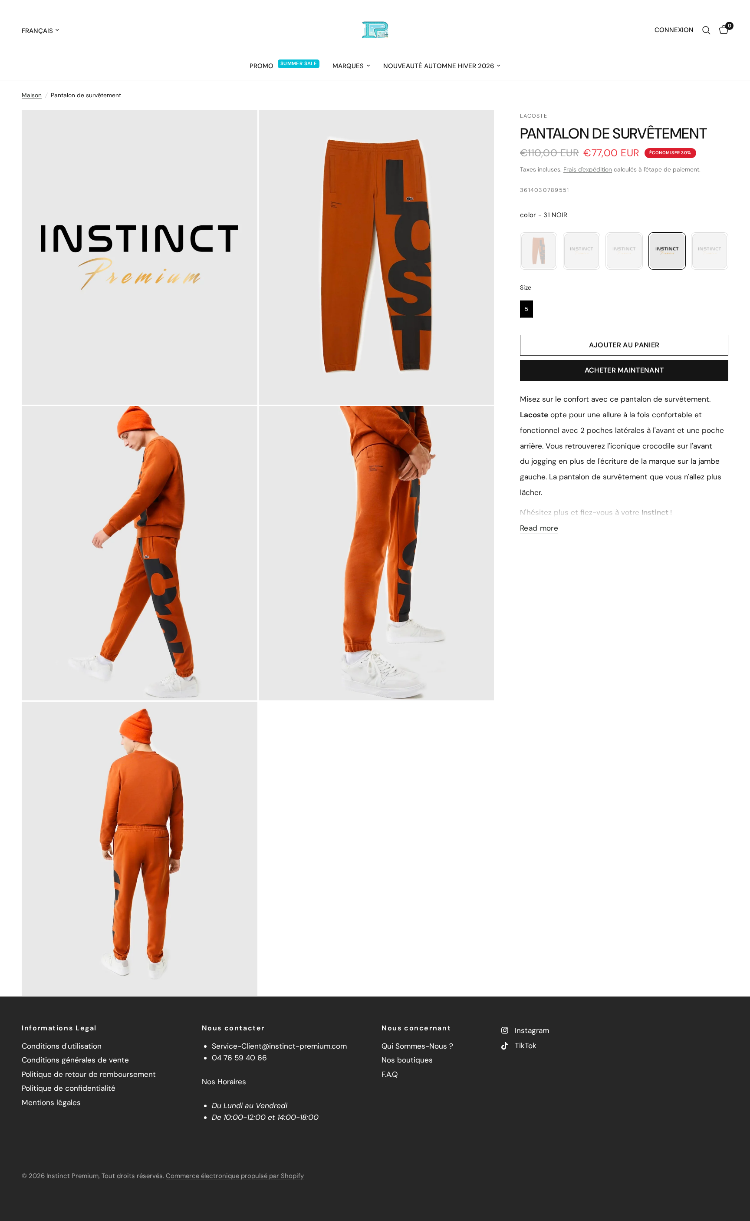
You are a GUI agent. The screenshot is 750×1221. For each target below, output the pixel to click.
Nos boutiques (407, 1060)
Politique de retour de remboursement (89, 1074)
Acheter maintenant (624, 370)
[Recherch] (706, 30)
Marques (348, 66)
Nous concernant (416, 1028)
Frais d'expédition (587, 169)
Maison (32, 95)
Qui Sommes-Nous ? (417, 1046)
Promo (261, 66)
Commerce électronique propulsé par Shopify (235, 1176)
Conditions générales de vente (75, 1060)
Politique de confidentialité (68, 1088)
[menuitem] (284, 66)
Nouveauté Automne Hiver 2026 (438, 66)
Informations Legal (59, 1028)
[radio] (538, 251)
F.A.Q (390, 1074)
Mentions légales (51, 1102)
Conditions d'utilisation (62, 1046)
